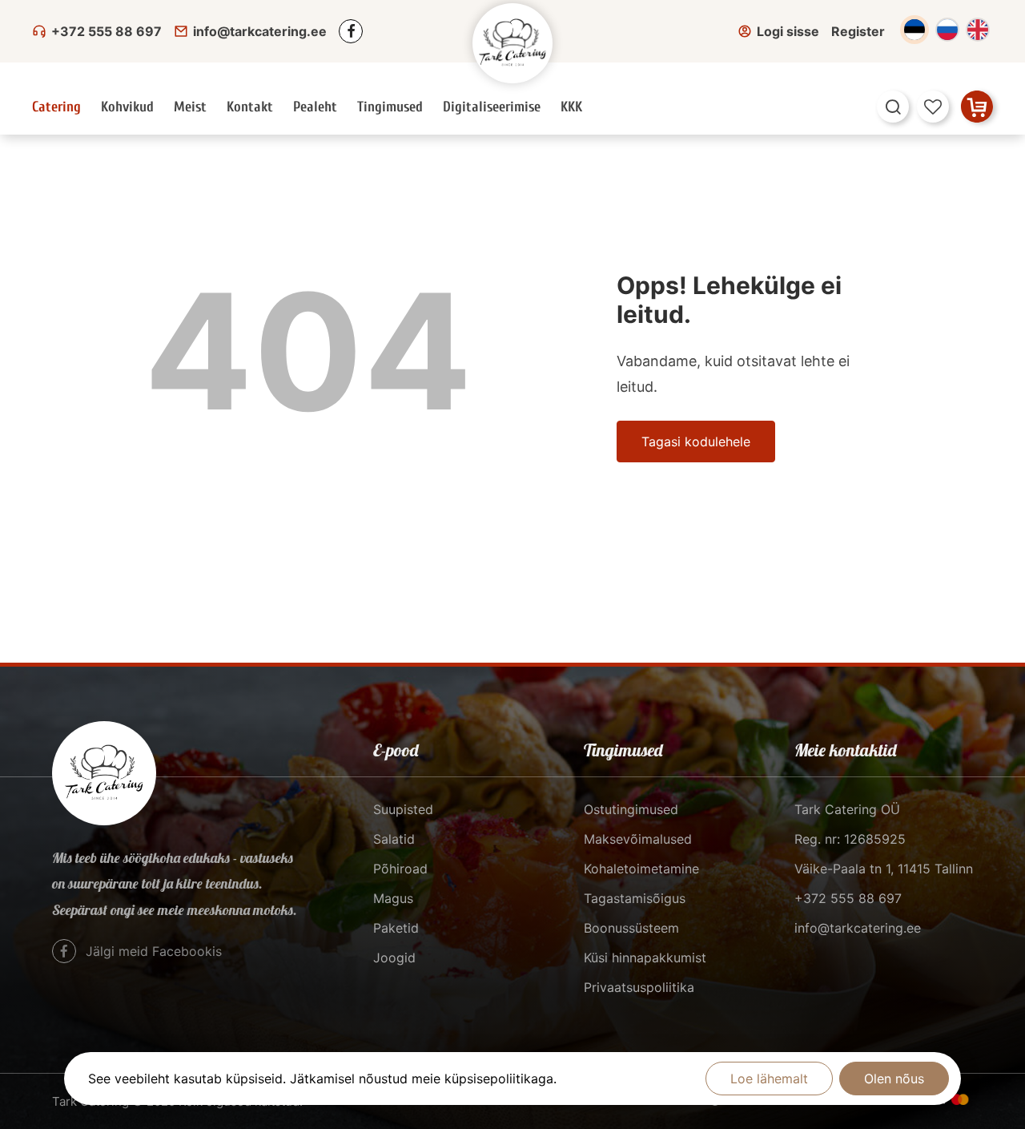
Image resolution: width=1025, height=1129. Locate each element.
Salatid (394, 839)
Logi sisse (788, 31)
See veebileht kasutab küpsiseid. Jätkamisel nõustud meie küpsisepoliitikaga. (322, 1079)
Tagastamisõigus (634, 898)
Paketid (396, 928)
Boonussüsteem (631, 928)
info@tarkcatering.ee (260, 31)
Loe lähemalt (769, 1079)
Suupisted (403, 809)
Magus (393, 898)
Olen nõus (894, 1079)
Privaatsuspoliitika (639, 987)
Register (858, 31)
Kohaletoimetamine (641, 869)
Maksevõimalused (638, 839)
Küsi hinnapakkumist (645, 958)
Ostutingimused (631, 809)
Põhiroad (400, 869)
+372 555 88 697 (106, 31)
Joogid (394, 958)
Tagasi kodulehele (695, 441)
